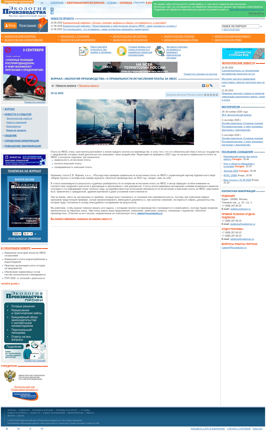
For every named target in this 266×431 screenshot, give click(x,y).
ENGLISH (257, 429)
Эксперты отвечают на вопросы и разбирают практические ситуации (177, 52)
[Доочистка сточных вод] (243, 53)
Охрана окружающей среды (181, 40)
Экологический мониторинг (78, 40)
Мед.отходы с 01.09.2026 (237, 180)
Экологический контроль (20, 36)
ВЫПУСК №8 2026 (24, 179)
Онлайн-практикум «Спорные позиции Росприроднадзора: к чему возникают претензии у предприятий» (242, 126)
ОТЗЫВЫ (112, 2)
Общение (11, 135)
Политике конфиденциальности (246, 9)
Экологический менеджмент (232, 36)
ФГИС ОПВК (230, 175)
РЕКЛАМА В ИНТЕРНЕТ (67, 410)
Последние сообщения (237, 152)
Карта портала (231, 30)
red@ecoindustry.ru (240, 209)
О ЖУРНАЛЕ (57, 2)
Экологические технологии (130, 40)
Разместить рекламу (35, 102)
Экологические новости (19, 118)
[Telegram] (52, 12)
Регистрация (27, 25)
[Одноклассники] (207, 85)
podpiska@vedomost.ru (242, 224)
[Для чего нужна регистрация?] (40, 26)
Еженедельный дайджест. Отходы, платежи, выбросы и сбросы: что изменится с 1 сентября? (114, 22)
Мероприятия (13, 126)
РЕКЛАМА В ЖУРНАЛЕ (42, 410)
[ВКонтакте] (52, 9)
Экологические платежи (179, 36)
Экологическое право (228, 40)
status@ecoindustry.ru (149, 213)
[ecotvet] (24, 324)
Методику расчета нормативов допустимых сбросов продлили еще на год (243, 82)
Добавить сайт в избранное (208, 429)
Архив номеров (17, 238)
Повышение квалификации (23, 146)
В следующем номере (16, 248)
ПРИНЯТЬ (256, 13)
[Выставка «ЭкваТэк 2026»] (24, 159)
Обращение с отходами (74, 36)
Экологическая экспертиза (130, 36)
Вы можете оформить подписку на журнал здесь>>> (81, 218)
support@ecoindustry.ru (234, 247)
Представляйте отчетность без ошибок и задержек (100, 49)
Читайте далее (9, 284)
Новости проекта (62, 18)
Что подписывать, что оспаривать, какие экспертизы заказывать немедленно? (106, 29)
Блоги (20, 416)
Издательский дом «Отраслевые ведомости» (40, 420)
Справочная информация (22, 140)
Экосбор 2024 (230, 171)
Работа (90, 413)
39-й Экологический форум (236, 115)
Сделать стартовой (239, 429)
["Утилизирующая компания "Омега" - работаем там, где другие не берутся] (135, 67)
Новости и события (18, 114)
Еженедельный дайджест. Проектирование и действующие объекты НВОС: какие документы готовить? (120, 26)
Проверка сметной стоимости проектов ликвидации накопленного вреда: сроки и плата (243, 96)
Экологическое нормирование (23, 40)
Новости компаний (16, 122)
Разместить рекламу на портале (200, 74)
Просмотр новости (89, 85)
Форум (11, 416)
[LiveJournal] (211, 85)
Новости (35, 413)
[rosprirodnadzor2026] (24, 73)
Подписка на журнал (24, 170)
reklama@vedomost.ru (242, 239)
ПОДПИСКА (23, 410)
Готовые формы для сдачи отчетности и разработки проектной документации (140, 50)
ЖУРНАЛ (11, 410)
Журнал (10, 109)
